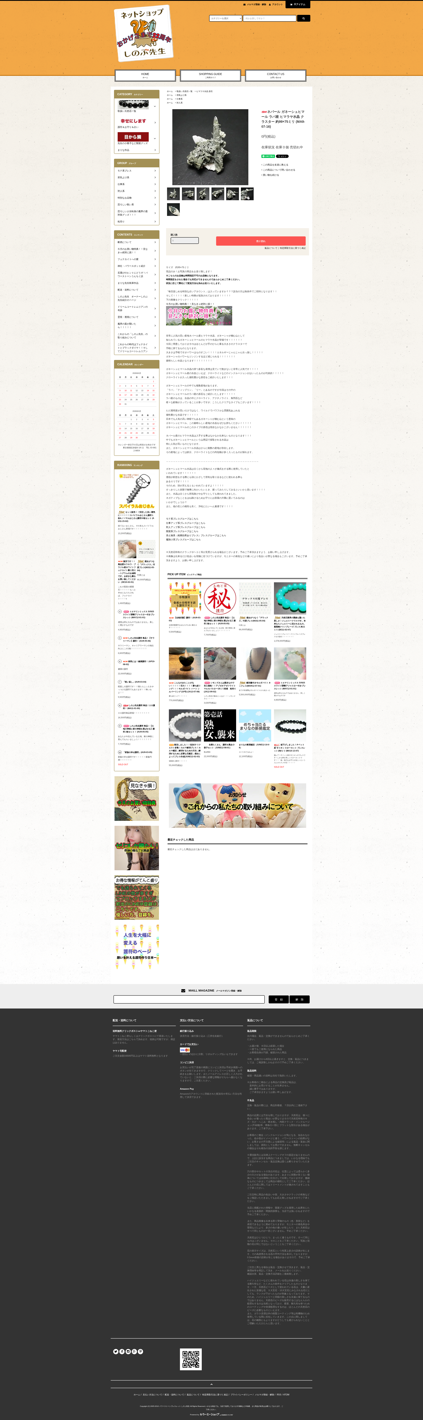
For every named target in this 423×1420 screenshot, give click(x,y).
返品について (271, 248)
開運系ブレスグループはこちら (182, 531)
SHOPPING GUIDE (210, 75)
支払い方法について (152, 1394)
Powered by (194, 1415)
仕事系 (180, 99)
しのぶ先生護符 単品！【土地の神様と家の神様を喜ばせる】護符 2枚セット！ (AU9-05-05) (220, 621)
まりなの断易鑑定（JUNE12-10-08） (254, 746)
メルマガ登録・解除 (256, 4)
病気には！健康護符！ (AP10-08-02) (139, 663)
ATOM (286, 1394)
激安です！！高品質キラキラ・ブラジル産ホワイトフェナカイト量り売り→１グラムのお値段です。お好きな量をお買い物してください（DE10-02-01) (127, 571)
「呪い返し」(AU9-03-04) (134, 682)
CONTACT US (275, 75)
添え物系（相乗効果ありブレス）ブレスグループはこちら (196, 535)
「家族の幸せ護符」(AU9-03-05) (137, 752)
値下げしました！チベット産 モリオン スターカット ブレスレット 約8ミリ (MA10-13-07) (289, 748)
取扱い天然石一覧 (184, 91)
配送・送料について (174, 1394)
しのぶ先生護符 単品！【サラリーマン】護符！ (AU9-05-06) (138, 639)
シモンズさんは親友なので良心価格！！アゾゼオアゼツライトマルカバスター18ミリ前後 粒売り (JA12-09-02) (220, 687)
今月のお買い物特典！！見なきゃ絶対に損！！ (190, 304)
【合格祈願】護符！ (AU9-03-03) (185, 619)
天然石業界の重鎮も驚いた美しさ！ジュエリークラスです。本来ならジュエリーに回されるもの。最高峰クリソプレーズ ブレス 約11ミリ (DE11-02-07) (290, 624)
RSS (279, 1394)
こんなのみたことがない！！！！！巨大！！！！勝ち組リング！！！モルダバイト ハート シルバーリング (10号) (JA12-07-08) (185, 687)
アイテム (300, 4)
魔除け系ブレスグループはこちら (183, 539)
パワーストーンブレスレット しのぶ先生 (174, 1406)
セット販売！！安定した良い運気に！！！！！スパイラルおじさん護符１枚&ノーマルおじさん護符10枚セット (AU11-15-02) (136, 516)
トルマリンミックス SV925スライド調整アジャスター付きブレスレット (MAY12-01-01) (290, 686)
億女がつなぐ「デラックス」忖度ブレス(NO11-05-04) (253, 619)
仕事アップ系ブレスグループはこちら (185, 523)
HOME (145, 75)
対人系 (180, 103)
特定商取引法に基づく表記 (293, 248)
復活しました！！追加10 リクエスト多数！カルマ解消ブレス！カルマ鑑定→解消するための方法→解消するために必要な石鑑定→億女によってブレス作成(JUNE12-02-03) (185, 751)
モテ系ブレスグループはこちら (182, 518)
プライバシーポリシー (241, 1394)
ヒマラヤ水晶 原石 (204, 91)
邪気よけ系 (182, 95)
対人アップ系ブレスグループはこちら (185, 527)
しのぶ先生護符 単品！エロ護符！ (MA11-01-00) (139, 707)
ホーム (170, 91)
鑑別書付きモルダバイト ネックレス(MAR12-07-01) (255, 684)
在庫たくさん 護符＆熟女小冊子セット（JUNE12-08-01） (219, 746)
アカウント (277, 4)
